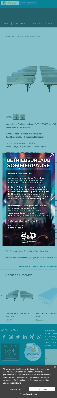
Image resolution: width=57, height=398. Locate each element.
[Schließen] (53, 368)
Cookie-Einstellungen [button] (28, 394)
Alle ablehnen (15, 389)
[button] (52, 155)
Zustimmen (42, 389)
